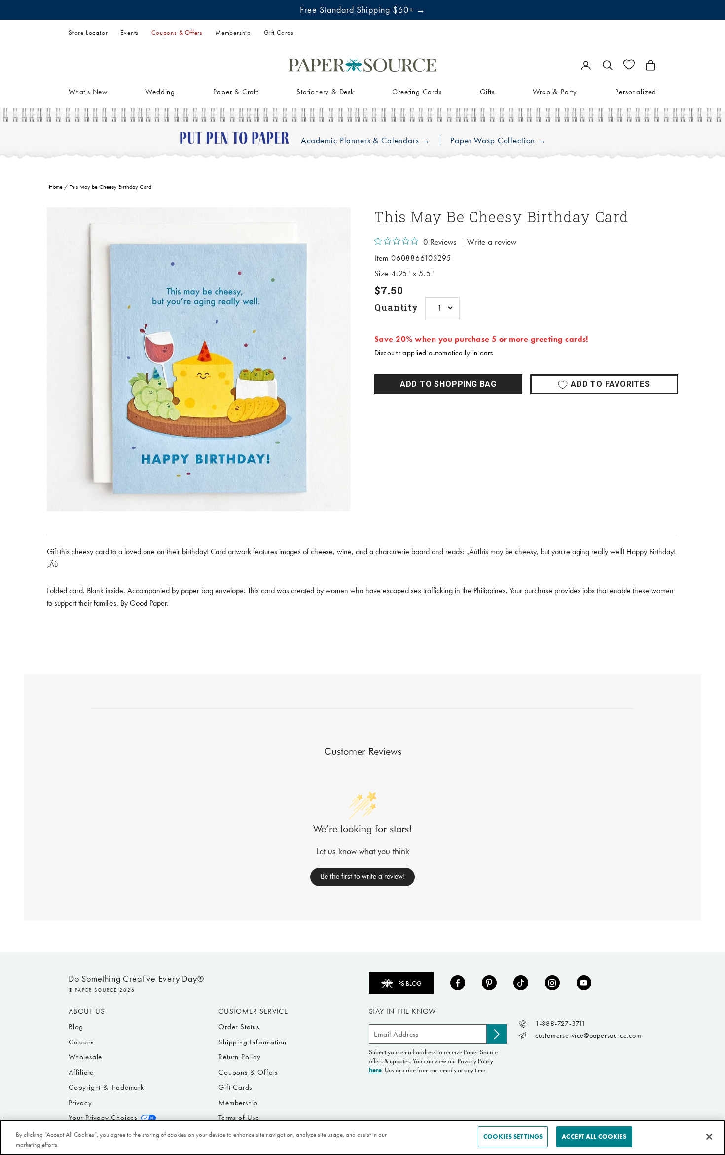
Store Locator (88, 32)
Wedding (160, 91)
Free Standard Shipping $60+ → (363, 9)
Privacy (80, 1102)
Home (56, 187)
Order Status (238, 1026)
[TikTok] (520, 982)
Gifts (487, 91)
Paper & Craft (235, 91)
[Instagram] (552, 982)
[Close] (709, 1137)
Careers (81, 1042)
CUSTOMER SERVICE (253, 1011)
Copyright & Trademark (106, 1087)
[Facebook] (457, 982)
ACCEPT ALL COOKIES (594, 1136)
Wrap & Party (555, 91)
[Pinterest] (489, 982)
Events (129, 32)
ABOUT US (87, 1011)
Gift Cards (279, 32)
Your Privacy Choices (103, 1117)
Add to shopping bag (448, 384)
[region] (199, 359)
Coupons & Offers (177, 32)
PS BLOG (410, 983)
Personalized (635, 91)
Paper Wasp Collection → (498, 140)
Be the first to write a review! (363, 876)
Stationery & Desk (325, 91)
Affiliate (81, 1072)
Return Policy (239, 1056)
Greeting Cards (416, 91)
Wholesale (85, 1056)
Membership (233, 32)
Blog (76, 1026)
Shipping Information (252, 1042)
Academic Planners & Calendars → (365, 140)
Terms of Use (238, 1117)
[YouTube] (584, 982)
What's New (88, 91)
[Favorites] (629, 64)
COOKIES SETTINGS (513, 1136)
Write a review (491, 242)
